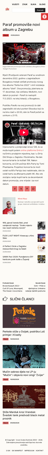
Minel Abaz (22, 199)
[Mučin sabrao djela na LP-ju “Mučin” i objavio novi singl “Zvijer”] (24, 356)
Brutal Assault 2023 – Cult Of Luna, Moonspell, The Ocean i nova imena (13, 288)
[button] (44, 16)
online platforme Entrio (31, 150)
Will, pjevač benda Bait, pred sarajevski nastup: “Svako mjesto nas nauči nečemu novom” (17, 225)
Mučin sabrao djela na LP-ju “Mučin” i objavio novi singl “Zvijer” (23, 373)
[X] (21, 188)
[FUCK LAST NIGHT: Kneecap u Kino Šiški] (41, 238)
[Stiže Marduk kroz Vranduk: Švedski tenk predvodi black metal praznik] (24, 396)
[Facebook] (14, 188)
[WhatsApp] (33, 188)
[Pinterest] (27, 188)
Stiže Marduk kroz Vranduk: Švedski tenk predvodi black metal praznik (24, 415)
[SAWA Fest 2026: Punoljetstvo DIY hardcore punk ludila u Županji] (41, 259)
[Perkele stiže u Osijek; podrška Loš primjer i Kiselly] (24, 316)
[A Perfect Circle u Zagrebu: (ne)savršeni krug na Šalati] (41, 248)
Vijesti (5, 35)
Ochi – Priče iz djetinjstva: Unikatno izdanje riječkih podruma (35, 288)
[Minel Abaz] (9, 205)
